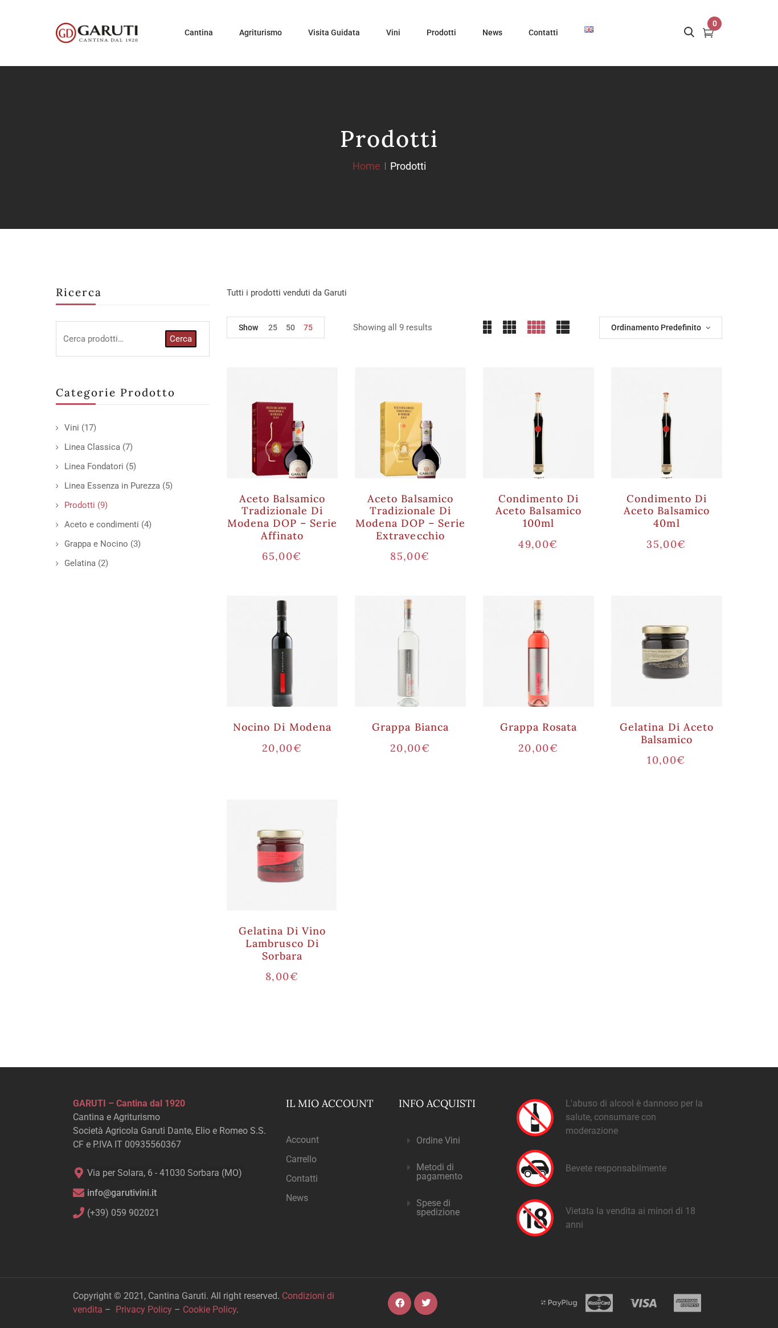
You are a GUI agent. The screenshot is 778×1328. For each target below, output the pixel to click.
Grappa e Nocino (96, 544)
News (297, 1197)
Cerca (181, 339)
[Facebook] (399, 1303)
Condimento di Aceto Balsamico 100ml (539, 511)
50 (290, 327)
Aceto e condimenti (101, 524)
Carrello (301, 1159)
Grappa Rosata (539, 726)
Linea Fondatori (94, 466)
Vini (71, 428)
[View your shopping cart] (708, 34)
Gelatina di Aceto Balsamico (667, 733)
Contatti (302, 1178)
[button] (448, 1141)
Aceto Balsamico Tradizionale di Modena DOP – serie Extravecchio (410, 517)
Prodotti (79, 505)
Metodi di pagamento (439, 1172)
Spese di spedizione (438, 1208)
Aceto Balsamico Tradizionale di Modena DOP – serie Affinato (282, 517)
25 (272, 327)
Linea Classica (92, 447)
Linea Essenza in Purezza (112, 486)
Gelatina (80, 563)
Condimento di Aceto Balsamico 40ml (667, 511)
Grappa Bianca (410, 726)
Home (366, 166)
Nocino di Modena (282, 726)
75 (308, 327)
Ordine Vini (438, 1140)
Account (302, 1139)
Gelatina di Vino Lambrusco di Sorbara (282, 943)
